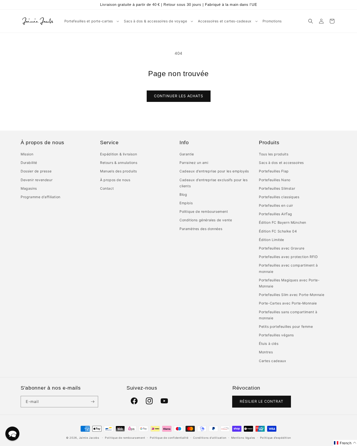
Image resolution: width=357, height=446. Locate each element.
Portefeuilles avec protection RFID (288, 257)
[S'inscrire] (92, 401)
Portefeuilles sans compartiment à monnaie (288, 315)
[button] (91, 21)
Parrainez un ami (193, 163)
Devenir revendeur (36, 180)
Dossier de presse (36, 171)
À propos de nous (115, 180)
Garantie (186, 154)
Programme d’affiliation (40, 197)
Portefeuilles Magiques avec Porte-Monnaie (289, 283)
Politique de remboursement (203, 211)
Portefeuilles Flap (274, 171)
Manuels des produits (118, 171)
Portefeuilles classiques (279, 197)
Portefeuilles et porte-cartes (88, 21)
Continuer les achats (178, 96)
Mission (27, 154)
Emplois (186, 203)
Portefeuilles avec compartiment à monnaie (288, 268)
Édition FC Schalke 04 (278, 231)
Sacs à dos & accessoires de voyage (155, 21)
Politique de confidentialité (169, 437)
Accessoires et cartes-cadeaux (224, 21)
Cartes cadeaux (272, 361)
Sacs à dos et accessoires (281, 163)
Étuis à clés (268, 343)
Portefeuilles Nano (274, 180)
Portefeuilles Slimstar (277, 188)
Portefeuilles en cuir (276, 205)
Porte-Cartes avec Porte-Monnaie (288, 303)
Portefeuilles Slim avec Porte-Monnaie (291, 295)
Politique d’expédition (275, 437)
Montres (266, 352)
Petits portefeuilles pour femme (286, 326)
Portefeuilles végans (276, 335)
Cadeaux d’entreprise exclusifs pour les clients (213, 183)
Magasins (29, 188)
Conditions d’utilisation (209, 437)
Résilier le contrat (261, 401)
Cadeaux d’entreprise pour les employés (214, 171)
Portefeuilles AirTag (275, 214)
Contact (107, 188)
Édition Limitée (271, 240)
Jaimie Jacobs (89, 437)
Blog (183, 194)
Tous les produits (273, 154)
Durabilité (29, 163)
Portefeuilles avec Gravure (282, 248)
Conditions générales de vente (205, 220)
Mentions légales (243, 437)
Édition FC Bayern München (282, 222)
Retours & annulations (118, 163)
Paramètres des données (200, 229)
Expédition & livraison (118, 154)
